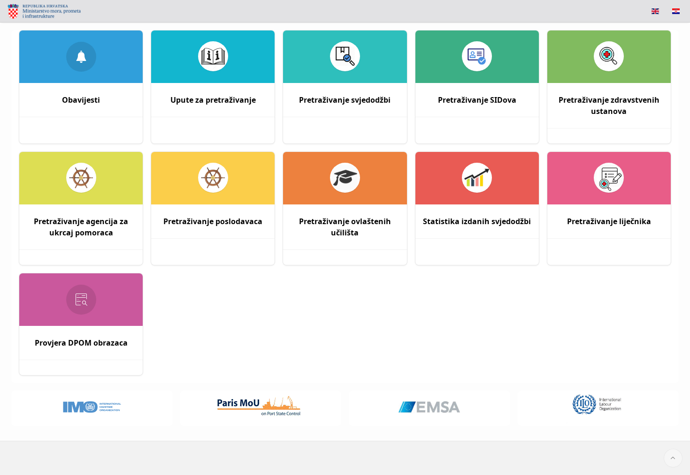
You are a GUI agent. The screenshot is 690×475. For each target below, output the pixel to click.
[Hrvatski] (676, 11)
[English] (655, 11)
